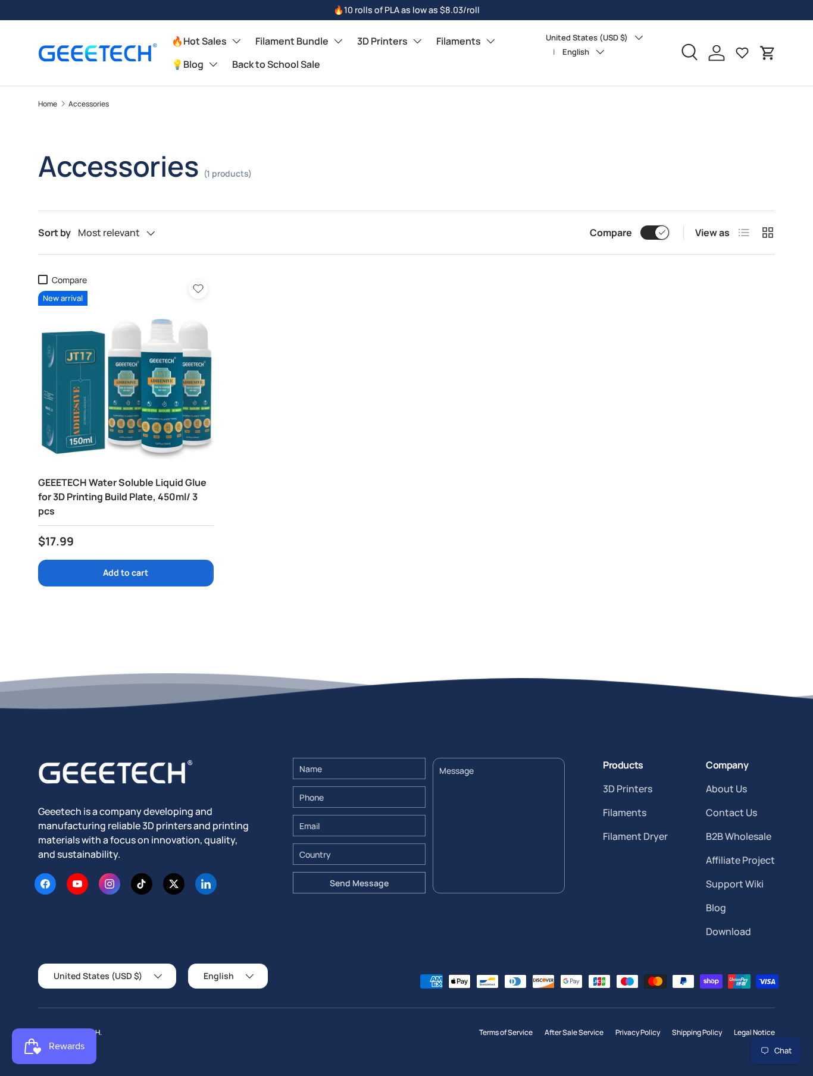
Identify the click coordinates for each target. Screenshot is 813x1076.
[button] (768, 53)
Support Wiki (735, 883)
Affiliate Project (740, 860)
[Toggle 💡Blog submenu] (213, 64)
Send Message (359, 883)
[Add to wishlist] (198, 289)
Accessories (88, 104)
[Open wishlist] (742, 52)
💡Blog (187, 64)
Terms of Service (506, 1032)
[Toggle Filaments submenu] (490, 41)
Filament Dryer (635, 836)
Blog (716, 907)
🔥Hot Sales (199, 41)
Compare (611, 232)
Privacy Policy (637, 1032)
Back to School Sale (276, 64)
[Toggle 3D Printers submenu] (417, 41)
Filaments (458, 41)
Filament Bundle (292, 41)
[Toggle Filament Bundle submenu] (338, 41)
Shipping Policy (697, 1032)
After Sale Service (574, 1032)
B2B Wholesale (738, 836)
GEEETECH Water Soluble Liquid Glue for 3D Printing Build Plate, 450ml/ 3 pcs (122, 496)
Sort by (54, 232)
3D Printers (382, 41)
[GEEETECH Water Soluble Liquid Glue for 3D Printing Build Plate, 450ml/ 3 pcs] (126, 378)
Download (728, 931)
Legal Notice (754, 1032)
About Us (726, 788)
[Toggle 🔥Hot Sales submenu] (236, 41)
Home (47, 104)
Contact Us (731, 812)
